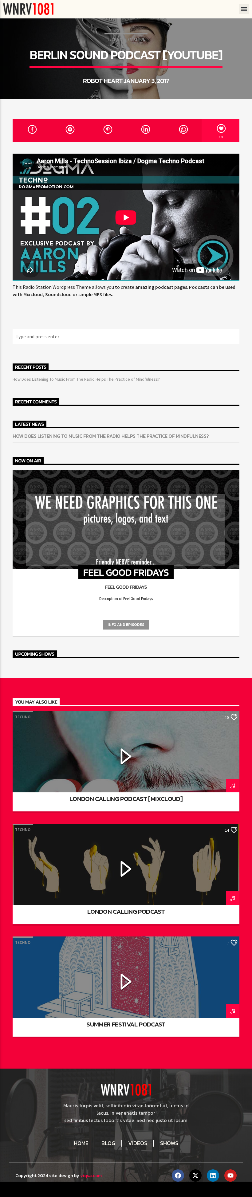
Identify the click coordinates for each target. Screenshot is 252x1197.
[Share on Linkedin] (145, 130)
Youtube (136, 39)
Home (81, 1143)
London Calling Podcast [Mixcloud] (126, 798)
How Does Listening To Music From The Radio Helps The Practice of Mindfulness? (86, 379)
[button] (244, 9)
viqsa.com (91, 1175)
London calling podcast (126, 911)
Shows (169, 1143)
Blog (108, 1143)
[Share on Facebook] (31, 130)
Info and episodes (126, 624)
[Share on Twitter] (69, 130)
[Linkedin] (213, 1175)
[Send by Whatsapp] (183, 130)
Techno (114, 39)
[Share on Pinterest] (107, 130)
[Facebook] (178, 1175)
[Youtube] (230, 1175)
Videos (137, 1143)
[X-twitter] (195, 1175)
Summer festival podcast (126, 1024)
